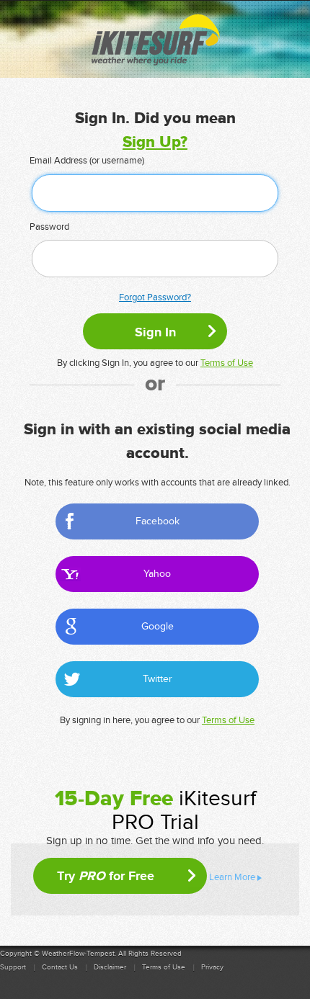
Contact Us (60, 967)
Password (49, 227)
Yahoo (157, 574)
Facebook (158, 521)
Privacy (212, 967)
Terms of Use (226, 363)
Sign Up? (155, 142)
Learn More (232, 877)
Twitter (157, 679)
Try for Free (105, 876)
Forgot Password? (155, 297)
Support (13, 967)
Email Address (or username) (87, 160)
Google (157, 626)
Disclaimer (110, 967)
